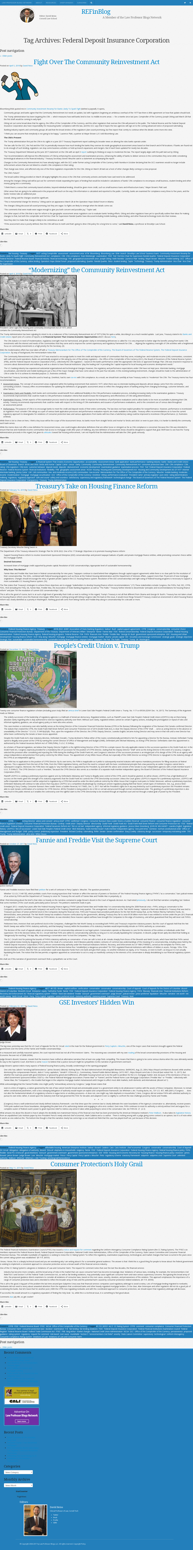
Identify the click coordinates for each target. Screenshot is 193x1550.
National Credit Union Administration (107, 1331)
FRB (57, 469)
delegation (13, 1150)
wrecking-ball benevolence (59, 1158)
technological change (123, 477)
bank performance (138, 462)
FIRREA (54, 993)
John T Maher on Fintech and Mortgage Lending (19, 1369)
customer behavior (37, 467)
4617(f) (53, 988)
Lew (33, 1155)
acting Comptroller (49, 253)
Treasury (23, 253)
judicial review (129, 993)
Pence (63, 1155)
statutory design (144, 831)
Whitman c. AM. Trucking (35, 1158)
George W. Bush (128, 634)
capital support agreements (128, 629)
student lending (120, 261)
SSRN (55, 1523)
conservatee (94, 988)
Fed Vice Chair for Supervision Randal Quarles (136, 256)
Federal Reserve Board (24, 258)
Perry (32, 996)
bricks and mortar (47, 464)
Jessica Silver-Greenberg (139, 826)
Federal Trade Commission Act (41, 1331)
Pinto (102, 1155)
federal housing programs (53, 634)
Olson (26, 996)
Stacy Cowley (130, 831)
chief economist (134, 1147)
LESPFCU (11, 829)
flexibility (50, 469)
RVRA (96, 831)
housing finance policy (165, 1152)
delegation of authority (29, 1150)
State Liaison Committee (131, 1334)
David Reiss (28, 65)
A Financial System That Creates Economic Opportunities (60, 462)
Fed (114, 256)
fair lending (74, 1329)
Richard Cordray (76, 831)
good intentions (31, 1152)
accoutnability (91, 462)
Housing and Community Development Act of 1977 (159, 469)
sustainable (17, 639)
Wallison (12, 1158)
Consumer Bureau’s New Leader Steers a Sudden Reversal (114, 821)
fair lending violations (89, 1329)
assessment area (76, 253)
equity (44, 991)
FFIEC (42, 1326)
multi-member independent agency (119, 829)
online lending (34, 261)
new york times (141, 829)
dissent (184, 988)
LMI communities (40, 472)
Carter (65, 464)
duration (49, 1329)
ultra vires (30, 834)
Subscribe (82, 3)
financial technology (58, 258)
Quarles (90, 261)
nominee (153, 829)
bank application (122, 462)
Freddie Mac (115, 634)
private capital (118, 637)
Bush (114, 629)
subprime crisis (156, 1155)
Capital (58, 464)
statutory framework (131, 1155)
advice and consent (44, 821)
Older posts (6, 56)
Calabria (105, 1147)
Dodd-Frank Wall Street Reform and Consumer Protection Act (154, 823)
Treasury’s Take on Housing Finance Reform (97, 486)
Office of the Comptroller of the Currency (73, 475)
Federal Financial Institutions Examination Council (159, 1329)
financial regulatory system (38, 993)
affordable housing (53, 1147)
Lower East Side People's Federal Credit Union (51, 829)
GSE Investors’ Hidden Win (96, 1002)
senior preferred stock (65, 996)
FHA (81, 634)
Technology (139, 261)
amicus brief (73, 710)
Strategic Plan (6, 639)
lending (141, 258)
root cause (64, 1334)
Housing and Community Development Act (119, 469)
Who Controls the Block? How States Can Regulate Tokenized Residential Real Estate (23, 1450)
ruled (67, 1046)
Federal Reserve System (18, 469)
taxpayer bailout (86, 639)
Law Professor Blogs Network (17, 3)
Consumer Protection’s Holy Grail (96, 1164)
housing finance (148, 1152)
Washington (144, 639)
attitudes (48, 432)
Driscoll (50, 1150)
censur (71, 464)
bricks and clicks (31, 464)
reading (131, 1052)
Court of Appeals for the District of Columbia (161, 988)
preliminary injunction (50, 831)
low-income (94, 472)
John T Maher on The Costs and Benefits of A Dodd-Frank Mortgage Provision (22, 1381)
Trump (132, 639)
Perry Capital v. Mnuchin (115, 1046)
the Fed (107, 639)
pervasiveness (177, 1331)
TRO (189, 831)
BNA (117, 253)
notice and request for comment (78, 1249)
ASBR (66, 629)
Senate (103, 831)
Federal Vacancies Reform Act (58, 826)
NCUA (48, 1326)
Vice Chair (177, 261)
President (64, 831)
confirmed (75, 821)
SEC (127, 637)
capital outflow (70, 988)
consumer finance (147, 821)
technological (160, 1334)
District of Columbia (8, 991)
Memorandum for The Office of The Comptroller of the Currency (128, 472)
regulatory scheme (113, 1155)
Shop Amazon (66, 3)
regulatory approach (26, 477)
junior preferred (142, 993)
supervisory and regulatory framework (96, 477)
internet (185, 469)
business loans (152, 253)
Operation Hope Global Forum (54, 261)
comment (140, 1326)
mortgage (25, 475)
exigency (80, 1150)
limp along (43, 637)
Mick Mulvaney (78, 829)
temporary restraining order (174, 831)
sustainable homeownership (35, 639)
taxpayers (98, 639)
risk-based (54, 1334)
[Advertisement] (92, 27)
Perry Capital (40, 996)
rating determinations (178, 475)
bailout (108, 629)
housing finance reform (22, 637)
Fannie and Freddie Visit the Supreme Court (96, 840)
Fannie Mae (108, 631)
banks (163, 462)
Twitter (55, 1515)
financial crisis (96, 634)
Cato (112, 1147)
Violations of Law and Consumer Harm (65, 1336)
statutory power (99, 996)
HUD (35, 637)
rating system (14, 1334)
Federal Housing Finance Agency (22, 629)
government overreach (100, 993)
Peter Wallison (155, 1113)
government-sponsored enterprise (150, 634)
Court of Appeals (134, 988)
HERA (105, 1152)
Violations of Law (40, 1336)
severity (117, 1334)
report (84, 152)
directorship (96, 823)
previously (141, 900)
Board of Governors (8, 464)
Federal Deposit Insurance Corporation (173, 256)
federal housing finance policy (172, 1150)
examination (101, 256)
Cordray (61, 823)
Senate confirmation (115, 831)
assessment (63, 253)
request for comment (40, 1334)
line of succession (23, 829)
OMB (25, 831)
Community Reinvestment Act (37, 256)
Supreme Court (113, 996)
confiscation (83, 988)
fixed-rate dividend (66, 993)
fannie (98, 631)
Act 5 (111, 1326)
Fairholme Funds (55, 991)
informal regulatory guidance (115, 826)
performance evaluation (118, 475)
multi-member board (94, 829)
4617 (47, 988)
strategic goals (168, 637)
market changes (83, 1331)
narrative (171, 993)
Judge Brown (116, 993)
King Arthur (71, 1331)
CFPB (144, 629)
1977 (38, 253)
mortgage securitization (40, 475)
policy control (34, 831)
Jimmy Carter (21, 472)
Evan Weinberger (88, 256)
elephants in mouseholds (65, 1150)
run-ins (74, 377)
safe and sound (42, 477)
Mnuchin (161, 258)
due (11, 1297)
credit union (70, 823)
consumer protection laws (153, 464)
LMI (30, 472)
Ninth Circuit (17, 996)
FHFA (86, 634)
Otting (104, 475)
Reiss (110, 261)
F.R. (66, 1329)
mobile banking (172, 258)
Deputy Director (83, 823)
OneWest (96, 475)
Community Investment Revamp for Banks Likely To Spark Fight (53, 109)
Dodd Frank (107, 823)
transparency (32, 480)
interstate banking (7, 472)
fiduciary (146, 991)
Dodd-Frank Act (120, 823)
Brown (60, 988)
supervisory (148, 1334)
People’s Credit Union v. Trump (96, 645)
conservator (106, 988)
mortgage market (96, 637)
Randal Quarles (100, 261)
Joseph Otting (105, 258)
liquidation (154, 993)
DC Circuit (4, 1150)
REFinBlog (95, 11)
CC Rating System (121, 1326)
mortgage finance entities (77, 637)
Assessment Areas (106, 462)
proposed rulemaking (77, 261)
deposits (62, 467)
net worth (180, 993)
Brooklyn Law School (136, 253)
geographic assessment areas (73, 469)
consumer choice (178, 629)
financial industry (42, 258)
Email (55, 1517)
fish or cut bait (78, 826)
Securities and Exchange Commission (145, 637)
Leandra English (175, 826)
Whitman (20, 1158)
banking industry (153, 462)
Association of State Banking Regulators (87, 629)
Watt (132, 996)
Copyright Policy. (79, 1544)
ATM (87, 253)
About (39, 3)
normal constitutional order (169, 829)
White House (41, 834)
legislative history (183, 1113)
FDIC (110, 256)
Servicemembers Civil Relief (101, 1334)
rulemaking (88, 831)
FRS (70, 258)
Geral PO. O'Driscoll (15, 1152)
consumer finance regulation (169, 821)
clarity (77, 464)
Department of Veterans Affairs (72, 631)
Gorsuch (85, 993)
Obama (108, 637)
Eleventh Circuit (24, 991)
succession (156, 831)
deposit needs (52, 467)
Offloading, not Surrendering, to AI (21, 1455)
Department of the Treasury (46, 631)
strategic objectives (184, 637)
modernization (13, 475)
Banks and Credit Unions (178, 462)
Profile (55, 1520)
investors (179, 1152)
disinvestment (73, 467)
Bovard (98, 1147)
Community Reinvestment (103, 464)
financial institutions (37, 469)
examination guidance (110, 467)
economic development (90, 467)
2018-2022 (58, 629)
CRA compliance (73, 256)
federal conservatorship (129, 631)
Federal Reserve (7, 258)
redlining (3, 477)
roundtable (74, 1334)
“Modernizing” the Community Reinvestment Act (96, 269)
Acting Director (28, 821)
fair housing (14, 253)
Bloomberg (95, 253)
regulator (51, 996)
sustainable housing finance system (63, 639)
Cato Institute (120, 1147)
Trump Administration (163, 261)
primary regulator (151, 475)
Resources (51, 3)
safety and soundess (59, 477)
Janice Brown (12, 1155)
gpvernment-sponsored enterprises (83, 1152)
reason (45, 1062)
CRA (63, 256)
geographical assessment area (86, 258)
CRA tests (24, 467)
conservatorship (163, 629)
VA (137, 639)
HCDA (89, 469)
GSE (168, 634)
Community (86, 464)
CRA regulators (12, 467)
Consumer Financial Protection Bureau (16, 631)
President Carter (136, 475)
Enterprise (91, 631)
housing (96, 469)
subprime (145, 1155)
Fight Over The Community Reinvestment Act (96, 61)
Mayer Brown (151, 258)
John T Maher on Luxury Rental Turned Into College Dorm (20, 1358)
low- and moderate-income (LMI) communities (68, 472)
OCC (182, 258)
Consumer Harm (14, 1329)
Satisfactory (74, 477)
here (113, 337)
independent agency (93, 826)
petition (42, 889)
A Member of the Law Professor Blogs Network (132, 17)
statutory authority (83, 996)
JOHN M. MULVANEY (159, 826)
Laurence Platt (131, 258)
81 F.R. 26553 (102, 1326)
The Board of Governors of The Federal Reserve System (157, 477)
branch (123, 253)
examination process (130, 467)
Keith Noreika (118, 258)
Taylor (130, 261)
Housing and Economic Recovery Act (124, 1152)
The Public (115, 639)
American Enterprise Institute (74, 1147)
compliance (56, 256)
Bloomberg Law (107, 253)
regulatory (12, 477)
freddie (106, 634)
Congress (151, 629)
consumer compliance (154, 1326)
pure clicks (164, 475)
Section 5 (84, 1334)
